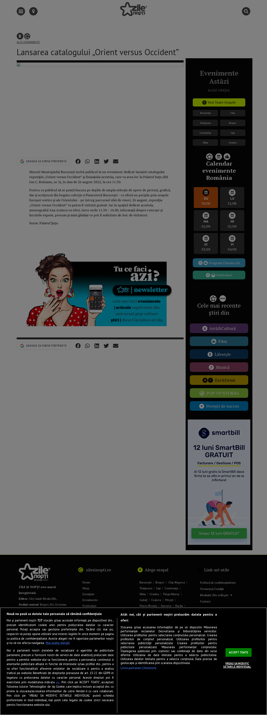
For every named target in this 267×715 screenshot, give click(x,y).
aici (58, 682)
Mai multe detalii (58, 643)
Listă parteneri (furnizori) (138, 668)
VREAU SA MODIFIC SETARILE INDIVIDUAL (237, 665)
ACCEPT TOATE (238, 652)
